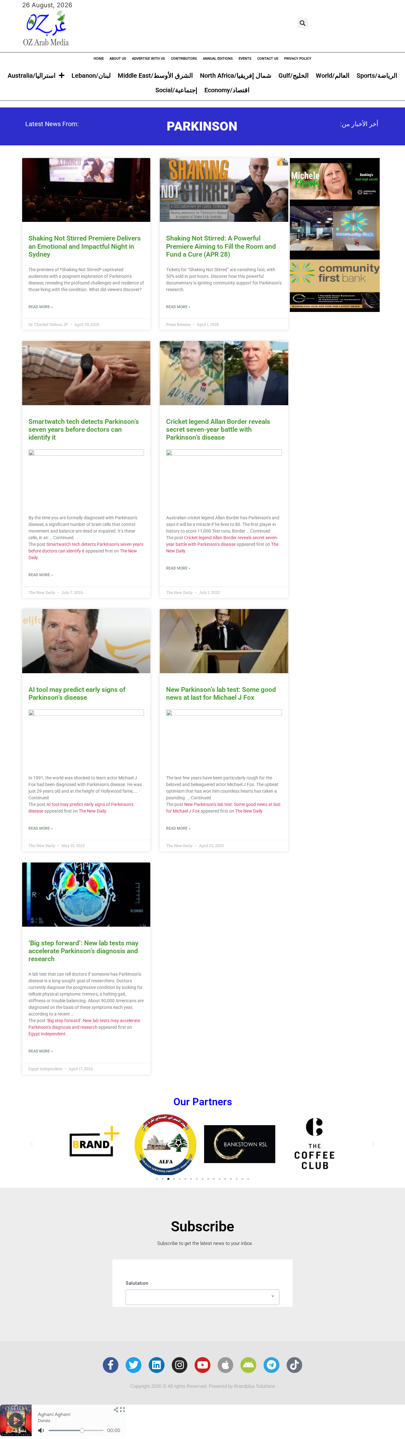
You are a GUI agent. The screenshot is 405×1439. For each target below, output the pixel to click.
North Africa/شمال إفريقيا (235, 75)
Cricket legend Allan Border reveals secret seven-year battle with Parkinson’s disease (218, 429)
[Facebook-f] (111, 1365)
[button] (302, 23)
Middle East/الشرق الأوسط (155, 75)
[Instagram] (180, 1365)
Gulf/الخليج (293, 75)
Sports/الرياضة (377, 75)
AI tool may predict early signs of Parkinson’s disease (76, 693)
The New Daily (92, 811)
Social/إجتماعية (176, 90)
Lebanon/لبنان (91, 75)
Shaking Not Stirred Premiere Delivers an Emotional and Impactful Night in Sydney (84, 246)
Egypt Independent (46, 1033)
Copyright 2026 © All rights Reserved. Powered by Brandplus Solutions (202, 1386)
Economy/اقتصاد (227, 90)
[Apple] (226, 1365)
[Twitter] (133, 1365)
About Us (117, 59)
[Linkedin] (157, 1365)
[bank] (335, 310)
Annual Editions (218, 59)
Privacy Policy (297, 59)
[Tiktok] (294, 1365)
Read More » (40, 307)
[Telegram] (271, 1365)
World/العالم (333, 75)
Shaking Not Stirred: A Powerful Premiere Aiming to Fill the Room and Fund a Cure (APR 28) (221, 246)
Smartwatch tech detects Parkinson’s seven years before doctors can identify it (83, 429)
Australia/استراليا (32, 75)
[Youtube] (202, 1365)
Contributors (184, 59)
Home (99, 59)
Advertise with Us (148, 59)
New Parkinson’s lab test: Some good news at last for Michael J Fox (221, 693)
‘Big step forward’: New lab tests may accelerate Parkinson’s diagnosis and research (83, 951)
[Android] (248, 1365)
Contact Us (267, 59)
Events (245, 59)
